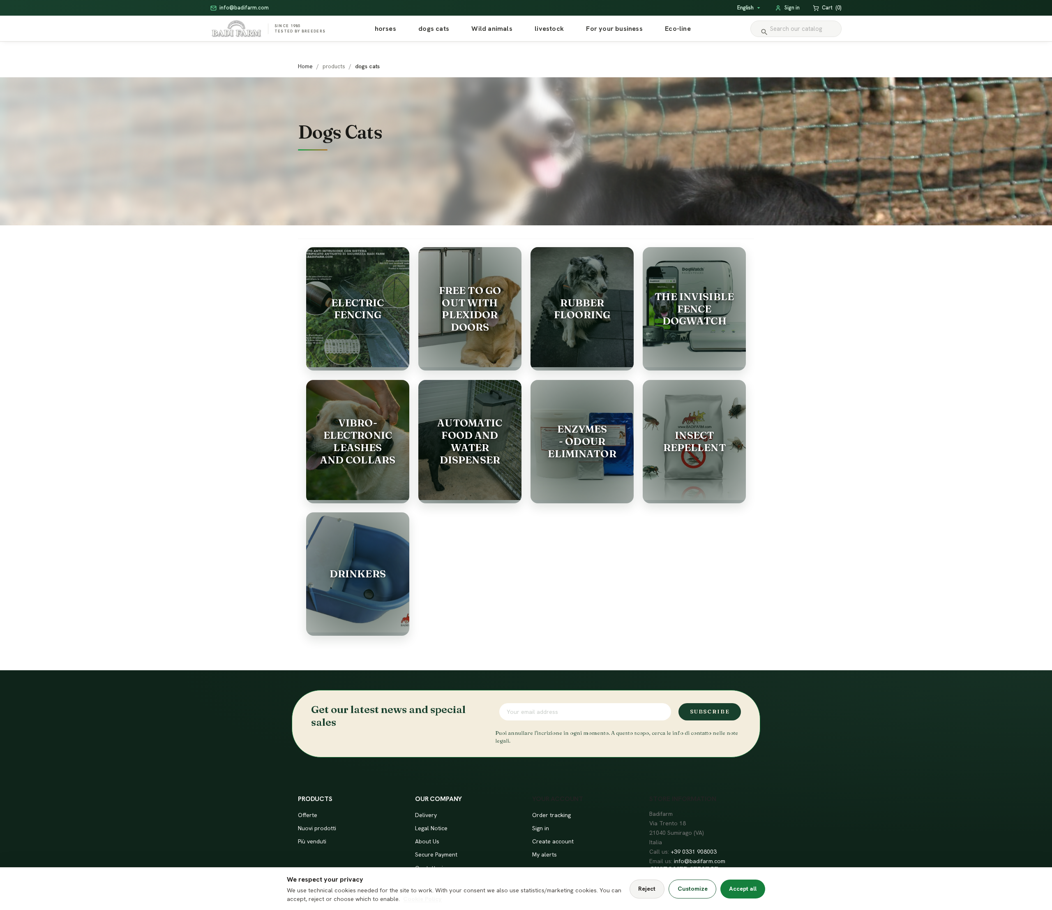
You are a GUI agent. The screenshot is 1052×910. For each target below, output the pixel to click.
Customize (693, 888)
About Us (427, 841)
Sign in (540, 828)
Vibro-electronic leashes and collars (357, 441)
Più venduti (312, 841)
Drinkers (358, 573)
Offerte (307, 815)
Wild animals (491, 28)
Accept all (743, 888)
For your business (614, 28)
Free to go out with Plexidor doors (470, 308)
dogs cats (433, 28)
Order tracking (551, 815)
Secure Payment (436, 854)
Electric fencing (357, 308)
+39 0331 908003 (694, 851)
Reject (646, 888)
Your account (557, 798)
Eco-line (678, 28)
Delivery (426, 815)
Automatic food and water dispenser (469, 441)
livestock (549, 28)
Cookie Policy (422, 899)
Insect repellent (694, 441)
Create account (553, 841)
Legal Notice (431, 828)
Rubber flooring (582, 308)
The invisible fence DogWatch (694, 308)
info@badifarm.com (699, 861)
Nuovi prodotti (317, 828)
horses (385, 28)
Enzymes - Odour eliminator (582, 441)
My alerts (544, 854)
